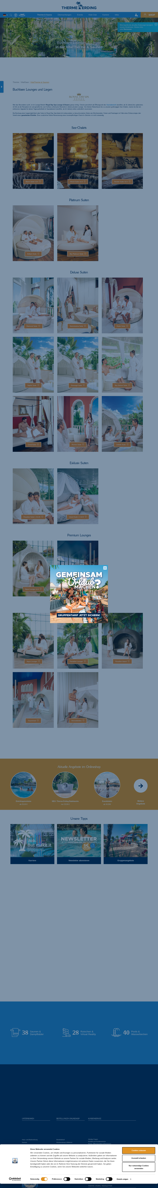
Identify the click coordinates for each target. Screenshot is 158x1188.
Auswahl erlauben (138, 1158)
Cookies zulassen (139, 1150)
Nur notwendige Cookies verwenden (139, 1167)
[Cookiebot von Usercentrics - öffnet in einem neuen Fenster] (15, 1179)
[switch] (67, 1179)
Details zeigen (122, 1179)
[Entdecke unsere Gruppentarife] (79, 594)
